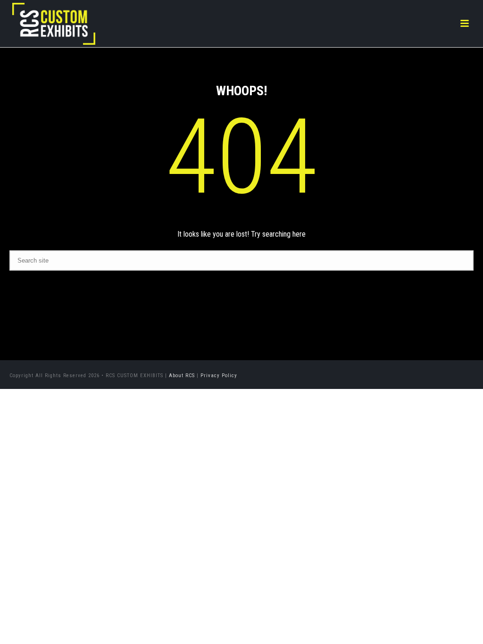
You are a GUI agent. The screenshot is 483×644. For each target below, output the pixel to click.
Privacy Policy (218, 375)
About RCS (182, 375)
